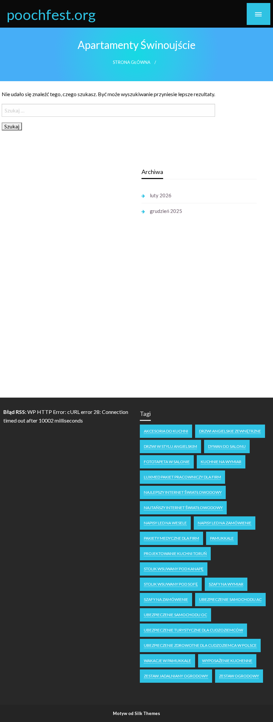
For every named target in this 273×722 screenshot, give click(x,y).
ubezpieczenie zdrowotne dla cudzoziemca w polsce (200, 645)
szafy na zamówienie (166, 599)
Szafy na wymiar (226, 584)
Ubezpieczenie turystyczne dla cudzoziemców (193, 630)
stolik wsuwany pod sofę (171, 584)
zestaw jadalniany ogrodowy (176, 675)
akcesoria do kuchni (166, 431)
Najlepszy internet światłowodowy (183, 492)
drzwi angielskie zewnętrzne (230, 431)
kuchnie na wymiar (221, 461)
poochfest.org (51, 14)
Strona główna (131, 62)
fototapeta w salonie (167, 461)
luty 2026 (160, 195)
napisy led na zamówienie (224, 522)
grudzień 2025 (166, 211)
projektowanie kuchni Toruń (175, 553)
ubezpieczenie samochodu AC (230, 599)
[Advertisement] (66, 265)
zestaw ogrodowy (239, 675)
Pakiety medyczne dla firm (171, 538)
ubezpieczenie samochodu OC (175, 614)
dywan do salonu (227, 446)
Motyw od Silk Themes (136, 713)
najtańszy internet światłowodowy (183, 507)
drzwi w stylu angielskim (170, 446)
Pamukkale (222, 538)
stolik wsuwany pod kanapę (173, 568)
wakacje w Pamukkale (167, 660)
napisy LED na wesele (165, 522)
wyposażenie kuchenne (227, 660)
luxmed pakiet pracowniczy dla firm (182, 476)
